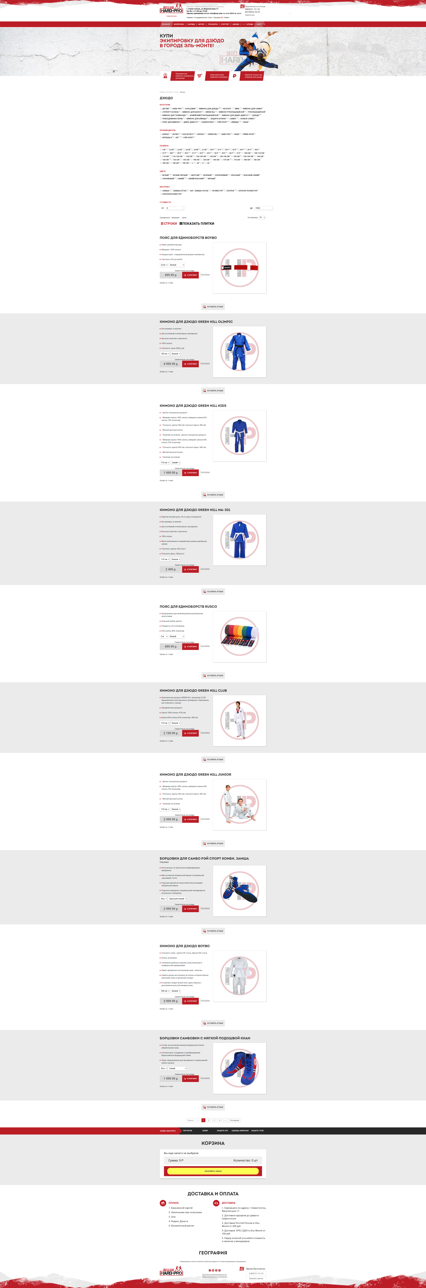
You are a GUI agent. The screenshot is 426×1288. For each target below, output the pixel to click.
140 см (237, 156)
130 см (213, 156)
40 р (186, 153)
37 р (164, 153)
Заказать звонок (256, 1278)
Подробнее (205, 274)
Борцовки (190, 109)
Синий (181, 178)
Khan (246, 122)
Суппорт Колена (171, 112)
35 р (249, 149)
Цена (184, 218)
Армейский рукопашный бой (204, 115)
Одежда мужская (240, 1131)
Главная (190, 18)
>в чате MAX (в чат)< (232, 13)
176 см (237, 160)
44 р (216, 153)
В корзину (192, 275)
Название (175, 218)
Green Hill (210, 112)
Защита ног (222, 1131)
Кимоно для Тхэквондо (174, 115)
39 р (179, 153)
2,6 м (188, 149)
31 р (219, 149)
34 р (242, 149)
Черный (211, 178)
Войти (227, 18)
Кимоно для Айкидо (197, 119)
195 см (186, 163)
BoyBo (176, 134)
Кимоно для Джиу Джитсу (236, 115)
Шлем (205, 1131)
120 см (189, 156)
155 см (186, 160)
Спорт (259, 24)
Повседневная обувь (173, 119)
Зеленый (208, 175)
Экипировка (179, 24)
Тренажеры (213, 24)
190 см (176, 163)
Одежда (236, 24)
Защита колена (218, 119)
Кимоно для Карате (192, 112)
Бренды (250, 24)
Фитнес (201, 24)
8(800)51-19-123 (252, 9)
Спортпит (225, 24)
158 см (196, 160)
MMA (237, 109)
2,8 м (196, 149)
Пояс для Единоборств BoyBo (188, 238)
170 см (227, 160)
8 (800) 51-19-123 (256, 1273)
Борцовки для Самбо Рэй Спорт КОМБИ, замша (204, 859)
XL (209, 163)
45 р (224, 153)
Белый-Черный (180, 175)
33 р (234, 149)
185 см (166, 163)
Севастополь (172, 16)
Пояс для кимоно (171, 122)
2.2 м (205, 149)
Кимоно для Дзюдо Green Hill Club (193, 691)
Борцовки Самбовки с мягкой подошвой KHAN (205, 1038)
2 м (164, 149)
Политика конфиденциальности (214, 1275)
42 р (201, 153)
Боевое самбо (247, 119)
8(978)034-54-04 (252, 12)
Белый (166, 175)
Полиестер (218, 191)
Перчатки (187, 1131)
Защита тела (257, 1131)
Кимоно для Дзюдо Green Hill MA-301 (195, 510)
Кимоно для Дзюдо (209, 109)
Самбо (233, 119)
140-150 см (248, 156)
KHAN (237, 134)
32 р (227, 149)
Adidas (166, 134)
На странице (253, 217)
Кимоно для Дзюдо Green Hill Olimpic (196, 322)
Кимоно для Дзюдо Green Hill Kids (193, 406)
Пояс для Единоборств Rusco (188, 607)
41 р (194, 153)
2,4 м (180, 149)
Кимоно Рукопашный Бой (231, 112)
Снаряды (191, 24)
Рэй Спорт (223, 122)
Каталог (167, 24)
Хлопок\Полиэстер (172, 194)
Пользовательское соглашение (214, 1277)
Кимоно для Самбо (253, 109)
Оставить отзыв (215, 307)
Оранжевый (168, 178)
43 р (209, 153)
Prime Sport (249, 134)
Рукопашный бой (257, 112)
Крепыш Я (167, 137)
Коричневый (222, 175)
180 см (247, 160)
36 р (257, 149)
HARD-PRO (177, 109)
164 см (216, 160)
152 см (176, 160)
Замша (166, 191)
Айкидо (236, 122)
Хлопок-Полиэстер (248, 191)
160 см (206, 160)
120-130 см (201, 156)
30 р (212, 149)
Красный (236, 175)
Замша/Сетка (180, 191)
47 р (239, 153)
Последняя (234, 1120)
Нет (178, 137)
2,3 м (172, 149)
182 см (257, 160)
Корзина (218, 18)
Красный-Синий (251, 175)
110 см (166, 156)
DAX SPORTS (188, 134)
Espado (201, 134)
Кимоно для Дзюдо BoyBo (185, 946)
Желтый (195, 175)
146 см (260, 156)
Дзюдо (256, 115)
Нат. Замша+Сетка (199, 191)
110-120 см (177, 156)
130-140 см (225, 156)
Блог (210, 18)
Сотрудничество (200, 18)
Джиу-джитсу (191, 122)
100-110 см (259, 153)
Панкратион (208, 122)
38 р (172, 153)
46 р (231, 153)
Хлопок (231, 191)
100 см (247, 153)
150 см (166, 160)
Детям (166, 109)
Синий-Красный (196, 178)
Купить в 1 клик (166, 283)
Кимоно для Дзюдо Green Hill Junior (195, 775)
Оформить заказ (213, 1171)
